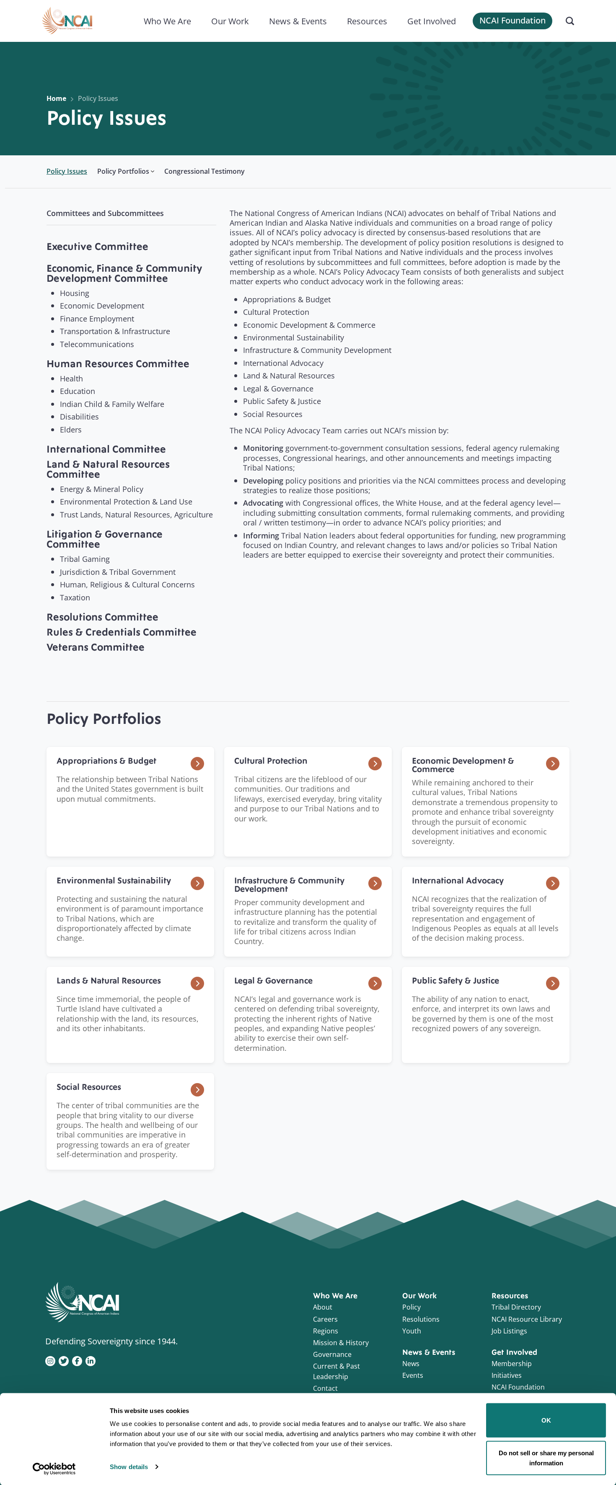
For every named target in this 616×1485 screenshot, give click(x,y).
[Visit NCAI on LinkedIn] (90, 1360)
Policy (411, 1307)
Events (412, 1375)
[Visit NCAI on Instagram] (50, 1360)
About (322, 1307)
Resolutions (421, 1319)
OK (546, 1420)
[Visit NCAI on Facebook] (77, 1360)
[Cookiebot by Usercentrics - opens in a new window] (54, 1468)
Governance (332, 1354)
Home (56, 98)
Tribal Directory (516, 1307)
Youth (411, 1331)
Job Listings (509, 1331)
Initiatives (507, 1375)
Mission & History (341, 1342)
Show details (129, 1466)
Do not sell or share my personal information (546, 1457)
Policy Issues (98, 98)
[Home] (67, 21)
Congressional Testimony (204, 171)
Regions (325, 1331)
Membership (512, 1363)
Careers (325, 1319)
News (410, 1363)
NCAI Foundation (512, 20)
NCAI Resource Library (527, 1319)
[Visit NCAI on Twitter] (64, 1360)
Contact (325, 1388)
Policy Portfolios (123, 171)
